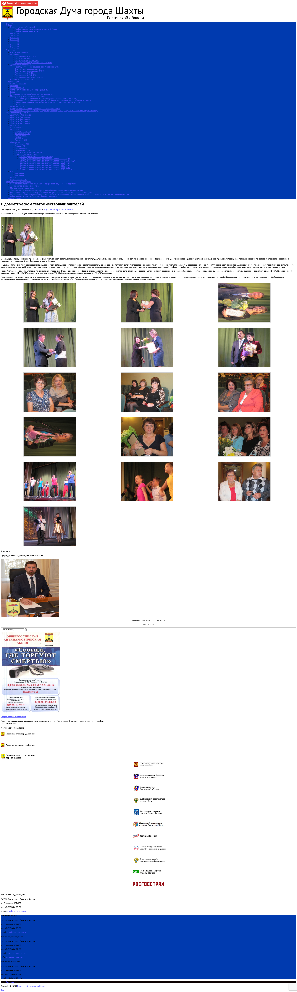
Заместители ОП (22, 134)
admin (39, 210)
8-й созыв (14, 33)
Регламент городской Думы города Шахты (29, 90)
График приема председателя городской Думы (36, 29)
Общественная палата (16, 127)
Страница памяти (13, 198)
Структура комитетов (24, 58)
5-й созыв (14, 40)
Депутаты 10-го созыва (20, 115)
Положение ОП (21, 148)
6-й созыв (14, 38)
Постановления (17, 88)
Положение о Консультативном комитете (33, 63)
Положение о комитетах (26, 56)
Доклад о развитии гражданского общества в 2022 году (44, 167)
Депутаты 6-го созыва (20, 123)
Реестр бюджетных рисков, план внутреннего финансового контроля (45, 98)
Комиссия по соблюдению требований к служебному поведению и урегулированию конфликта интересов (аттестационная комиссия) (69, 194)
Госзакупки (19, 104)
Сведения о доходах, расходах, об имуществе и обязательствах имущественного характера (51, 192)
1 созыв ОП (20, 173)
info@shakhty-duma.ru (16, 911)
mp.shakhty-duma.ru (14, 957)
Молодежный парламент (17, 113)
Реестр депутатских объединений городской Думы (37, 67)
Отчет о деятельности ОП (26, 154)
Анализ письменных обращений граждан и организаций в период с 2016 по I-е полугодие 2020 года (54, 111)
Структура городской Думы (27, 61)
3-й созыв (14, 44)
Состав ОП (19, 138)
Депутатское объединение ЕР (28, 69)
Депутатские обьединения (22, 65)
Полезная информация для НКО (29, 152)
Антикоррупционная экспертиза (24, 186)
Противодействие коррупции (18, 182)
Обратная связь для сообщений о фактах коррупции (33, 196)
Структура (10, 50)
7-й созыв (14, 35)
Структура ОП (21, 136)
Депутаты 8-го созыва (20, 119)
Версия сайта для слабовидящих (21, 3)
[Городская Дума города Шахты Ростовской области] (75, 19)
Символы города (17, 106)
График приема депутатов (26, 31)
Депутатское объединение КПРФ (29, 71)
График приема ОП (18, 180)
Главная (9, 23)
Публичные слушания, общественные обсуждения (32, 94)
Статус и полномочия (19, 52)
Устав (12, 92)
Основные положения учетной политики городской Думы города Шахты (47, 102)
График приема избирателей (22, 27)
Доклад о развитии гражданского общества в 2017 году (44, 159)
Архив (13, 171)
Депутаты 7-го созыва (20, 121)
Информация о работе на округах (58, 210)
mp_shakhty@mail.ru (16, 953)
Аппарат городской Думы (21, 79)
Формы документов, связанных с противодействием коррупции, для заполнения (46, 190)
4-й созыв (14, 42)
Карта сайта (11, 982)
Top (2, 990)
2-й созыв (14, 46)
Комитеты (14, 54)
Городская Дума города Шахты (31, 986)
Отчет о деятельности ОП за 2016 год (36, 157)
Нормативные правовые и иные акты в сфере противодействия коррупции (43, 184)
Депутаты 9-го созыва (20, 117)
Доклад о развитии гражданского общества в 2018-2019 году (47, 161)
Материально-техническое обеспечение (27, 96)
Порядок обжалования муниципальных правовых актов (35, 109)
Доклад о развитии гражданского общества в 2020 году (44, 163)
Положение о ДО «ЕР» (24, 73)
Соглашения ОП (22, 144)
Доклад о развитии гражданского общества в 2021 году (44, 165)
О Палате (14, 129)
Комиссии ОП (21, 140)
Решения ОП (20, 146)
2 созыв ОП (20, 175)
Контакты (14, 125)
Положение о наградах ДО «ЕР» (29, 77)
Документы (15, 142)
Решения (14, 86)
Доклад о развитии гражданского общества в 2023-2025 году (47, 169)
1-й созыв (14, 48)
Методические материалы (22, 188)
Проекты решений (18, 83)
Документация (12, 81)
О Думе (9, 25)
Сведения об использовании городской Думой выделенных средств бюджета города (53, 100)
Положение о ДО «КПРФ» (26, 75)
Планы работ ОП (22, 150)
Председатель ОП (23, 132)
